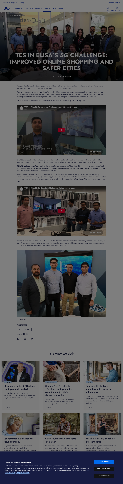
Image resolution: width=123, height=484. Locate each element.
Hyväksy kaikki (104, 461)
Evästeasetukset (104, 476)
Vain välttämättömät (104, 469)
